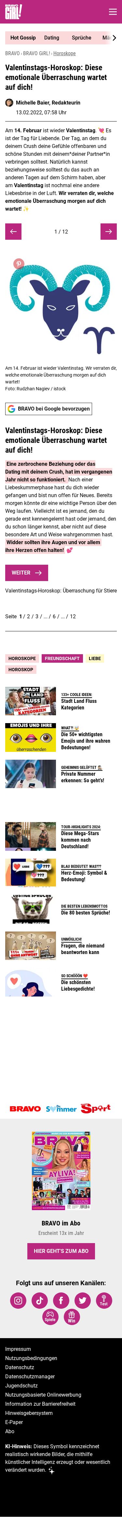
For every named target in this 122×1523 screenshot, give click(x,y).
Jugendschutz (21, 1386)
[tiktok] (40, 1300)
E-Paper (14, 1422)
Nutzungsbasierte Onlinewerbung (43, 1395)
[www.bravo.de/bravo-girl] (13, 11)
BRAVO (12, 53)
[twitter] (83, 1300)
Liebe (95, 658)
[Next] (111, 37)
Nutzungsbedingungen (31, 1358)
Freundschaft (62, 658)
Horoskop (20, 669)
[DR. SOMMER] (61, 1108)
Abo (9, 1431)
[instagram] (18, 1300)
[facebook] (61, 1300)
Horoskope (64, 53)
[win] (72, 1317)
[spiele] (50, 1317)
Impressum (18, 1349)
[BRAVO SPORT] (97, 1108)
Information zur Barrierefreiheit (40, 1404)
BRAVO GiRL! (36, 53)
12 (73, 616)
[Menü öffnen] (113, 12)
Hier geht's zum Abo (61, 1251)
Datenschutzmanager (30, 1376)
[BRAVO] (25, 1108)
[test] (104, 1300)
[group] (58, 37)
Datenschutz (19, 1367)
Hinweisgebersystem (29, 1413)
